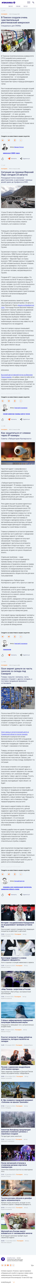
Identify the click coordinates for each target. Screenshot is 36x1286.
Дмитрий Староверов (20, 408)
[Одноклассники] (14, 140)
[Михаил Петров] (5, 147)
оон (4, 1178)
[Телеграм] (8, 140)
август (23, 414)
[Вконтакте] (2, 140)
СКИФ (13, 153)
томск (18, 153)
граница (18, 414)
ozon (11, 887)
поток (28, 414)
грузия (5, 414)
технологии (7, 649)
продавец (6, 887)
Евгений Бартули (19, 881)
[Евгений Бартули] (5, 881)
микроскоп (7, 153)
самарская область (8, 889)
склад (17, 889)
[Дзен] (20, 140)
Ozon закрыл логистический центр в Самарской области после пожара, (15, 733)
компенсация (18, 887)
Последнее (18, 1223)
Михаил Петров (19, 147)
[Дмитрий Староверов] (5, 407)
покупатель (28, 887)
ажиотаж (11, 414)
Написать (14, 158)
